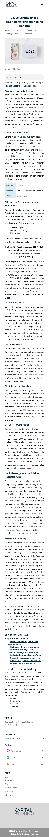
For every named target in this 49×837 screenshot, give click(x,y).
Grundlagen (9, 34)
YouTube (14, 706)
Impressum (34, 831)
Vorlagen (9, 791)
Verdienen (28, 34)
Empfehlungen (11, 787)
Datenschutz (16, 834)
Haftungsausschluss (30, 834)
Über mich (9, 795)
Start (7, 777)
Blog (7, 784)
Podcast (8, 780)
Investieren (19, 34)
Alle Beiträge (32, 30)
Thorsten (11, 30)
